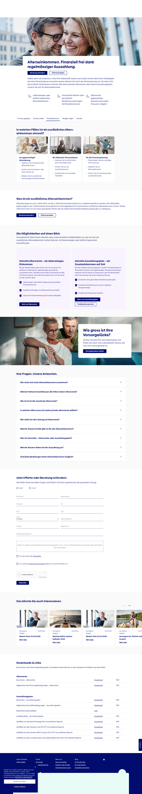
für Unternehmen (80, 765)
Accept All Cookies (19, 781)
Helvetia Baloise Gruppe (63, 768)
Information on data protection (23, 777)
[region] (20, 778)
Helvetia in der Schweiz (62, 765)
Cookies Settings (19, 786)
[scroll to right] (130, 605)
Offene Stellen (20, 762)
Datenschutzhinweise (37, 564)
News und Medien (61, 762)
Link (95, 711)
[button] (29, 304)
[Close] (35, 767)
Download (98, 680)
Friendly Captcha (42, 577)
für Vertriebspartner (42, 765)
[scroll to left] (126, 605)
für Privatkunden (80, 762)
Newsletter (37, 556)
